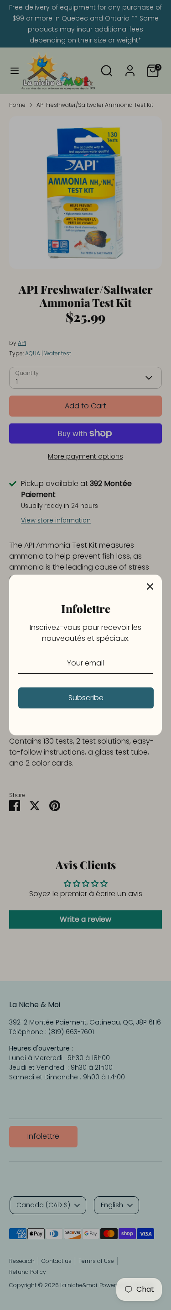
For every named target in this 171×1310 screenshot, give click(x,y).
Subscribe (86, 697)
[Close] (150, 586)
